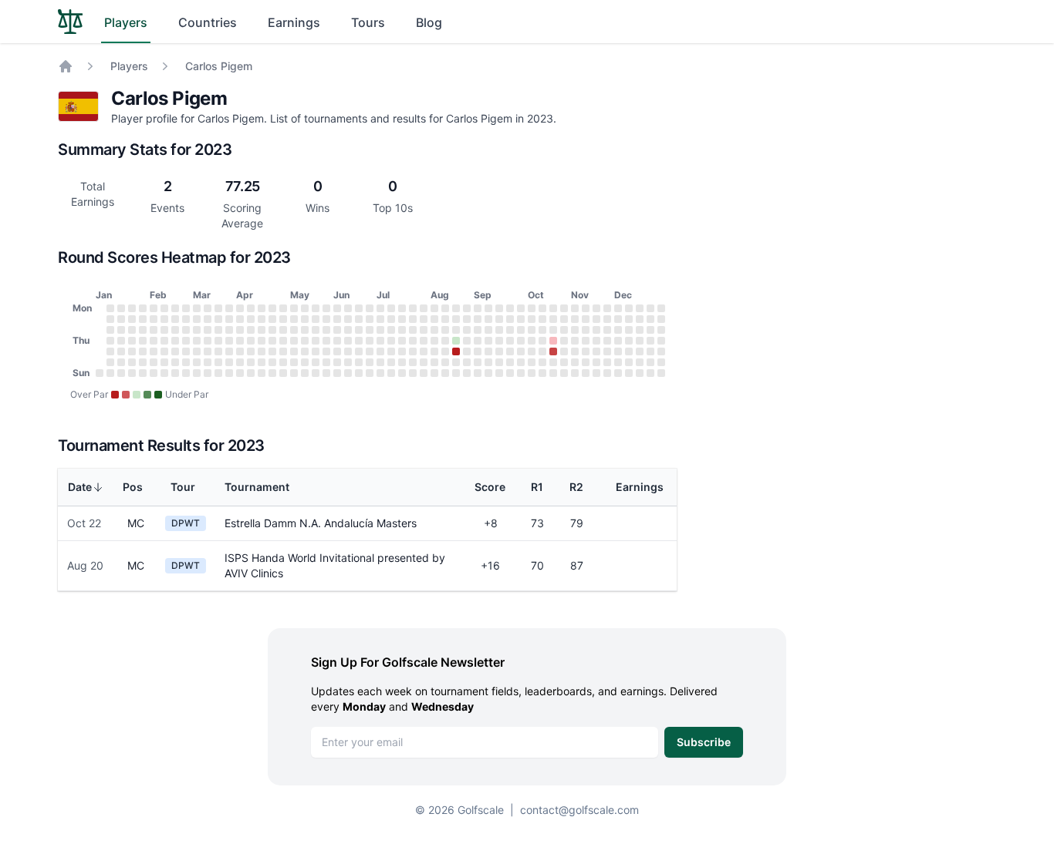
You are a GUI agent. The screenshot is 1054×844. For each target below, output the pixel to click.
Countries (207, 22)
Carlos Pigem (218, 65)
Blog (429, 22)
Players (125, 22)
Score (490, 486)
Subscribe (704, 741)
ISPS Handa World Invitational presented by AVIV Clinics (335, 565)
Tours (368, 22)
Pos (133, 486)
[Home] (65, 66)
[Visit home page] (70, 21)
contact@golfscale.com (579, 809)
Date (80, 486)
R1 (537, 486)
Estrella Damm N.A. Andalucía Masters (321, 523)
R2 (576, 486)
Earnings (294, 22)
